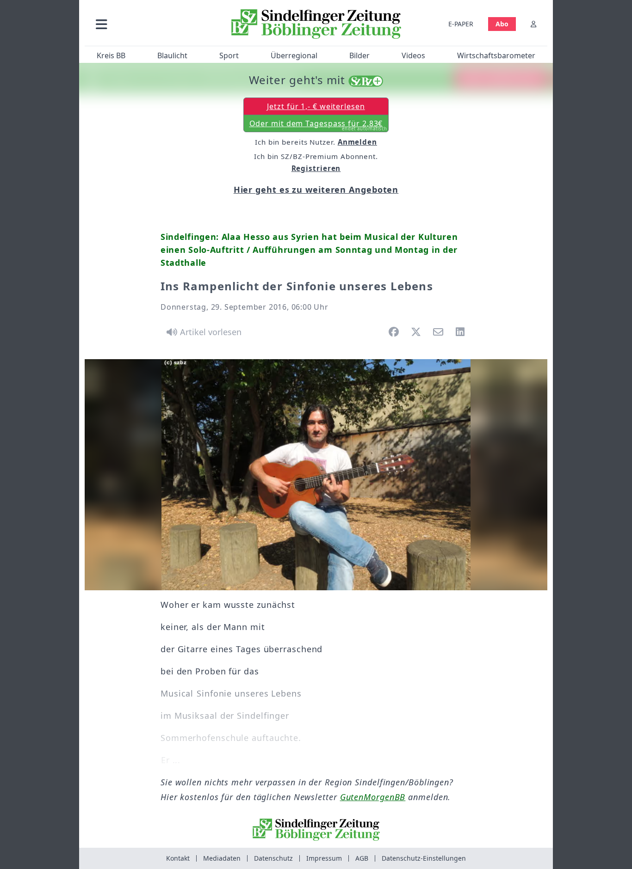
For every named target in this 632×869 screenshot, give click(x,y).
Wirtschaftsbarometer (496, 55)
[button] (151, 24)
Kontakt (178, 858)
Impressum (324, 858)
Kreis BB (111, 55)
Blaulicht (172, 55)
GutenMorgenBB (373, 796)
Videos (413, 55)
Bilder (359, 55)
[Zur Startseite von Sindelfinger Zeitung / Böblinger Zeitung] (316, 24)
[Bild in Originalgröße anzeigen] (316, 474)
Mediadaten (222, 858)
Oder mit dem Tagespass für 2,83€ (318, 125)
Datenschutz (273, 858)
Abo (502, 23)
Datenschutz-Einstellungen (424, 858)
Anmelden (357, 142)
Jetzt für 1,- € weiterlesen (316, 106)
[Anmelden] (533, 24)
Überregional (294, 55)
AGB (361, 858)
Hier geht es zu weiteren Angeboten (316, 189)
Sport (229, 55)
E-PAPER (460, 23)
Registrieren (316, 168)
